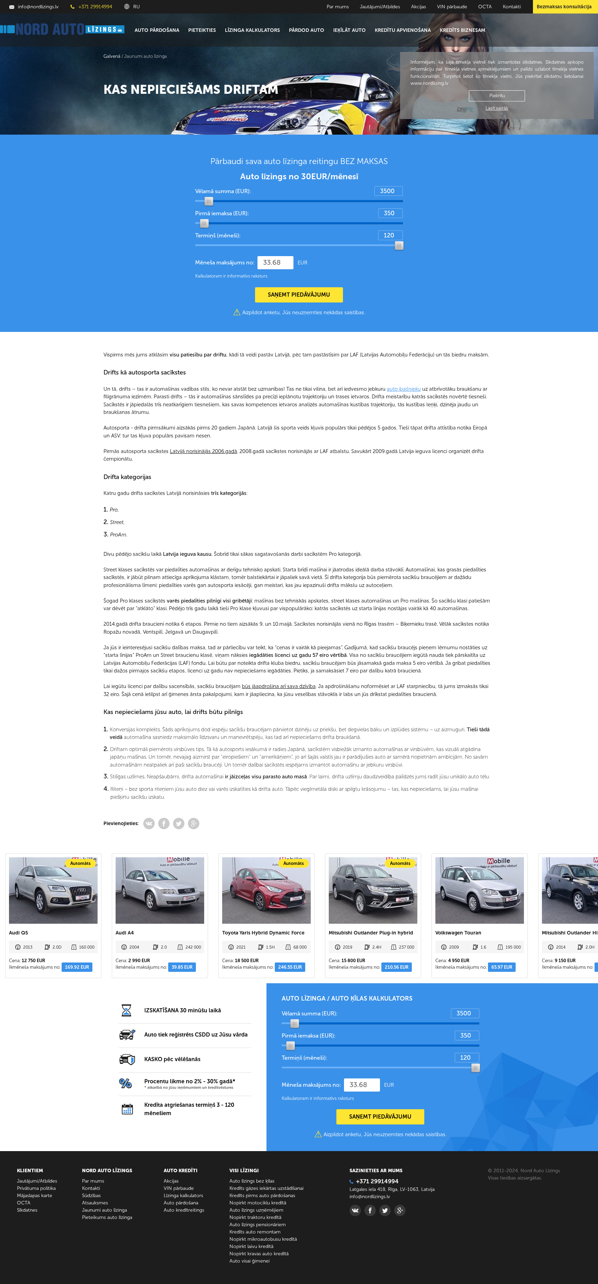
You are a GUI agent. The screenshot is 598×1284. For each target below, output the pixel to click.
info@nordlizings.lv (37, 7)
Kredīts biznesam (462, 30)
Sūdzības (91, 1196)
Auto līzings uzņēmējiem (256, 1210)
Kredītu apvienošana (403, 30)
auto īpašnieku (404, 389)
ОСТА (485, 7)
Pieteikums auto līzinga (107, 1217)
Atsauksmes (95, 1203)
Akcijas (418, 7)
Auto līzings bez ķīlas (251, 1181)
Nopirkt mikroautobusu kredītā (263, 1239)
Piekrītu (497, 96)
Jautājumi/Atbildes (380, 7)
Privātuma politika (36, 1188)
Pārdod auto (306, 30)
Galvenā (111, 56)
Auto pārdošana (157, 30)
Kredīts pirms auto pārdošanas (262, 1196)
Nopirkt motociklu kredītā (257, 1203)
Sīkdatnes (27, 1210)
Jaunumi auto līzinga (104, 1210)
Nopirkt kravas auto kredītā (259, 1254)
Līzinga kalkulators (252, 30)
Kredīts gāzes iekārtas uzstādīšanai (266, 1188)
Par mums (338, 7)
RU (136, 7)
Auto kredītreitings (184, 1210)
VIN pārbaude (452, 7)
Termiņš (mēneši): (218, 235)
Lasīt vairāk (497, 108)
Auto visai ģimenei (249, 1261)
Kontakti (512, 7)
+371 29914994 (94, 7)
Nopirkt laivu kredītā (251, 1246)
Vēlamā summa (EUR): (223, 191)
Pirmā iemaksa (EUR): (222, 213)
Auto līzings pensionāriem (257, 1225)
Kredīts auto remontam (255, 1232)
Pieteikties (202, 30)
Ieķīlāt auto (349, 30)
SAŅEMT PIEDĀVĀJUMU (299, 294)
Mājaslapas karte (34, 1196)
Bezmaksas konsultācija (564, 7)
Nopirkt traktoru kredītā (255, 1217)
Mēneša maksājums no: (224, 262)
